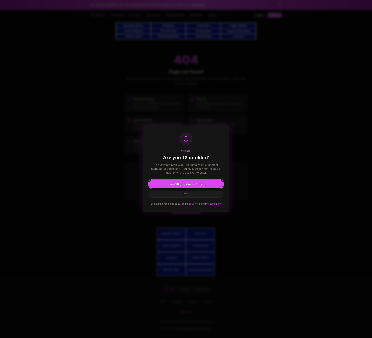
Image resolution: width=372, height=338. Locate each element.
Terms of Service (191, 203)
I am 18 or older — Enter (186, 184)
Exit (186, 194)
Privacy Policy (213, 203)
